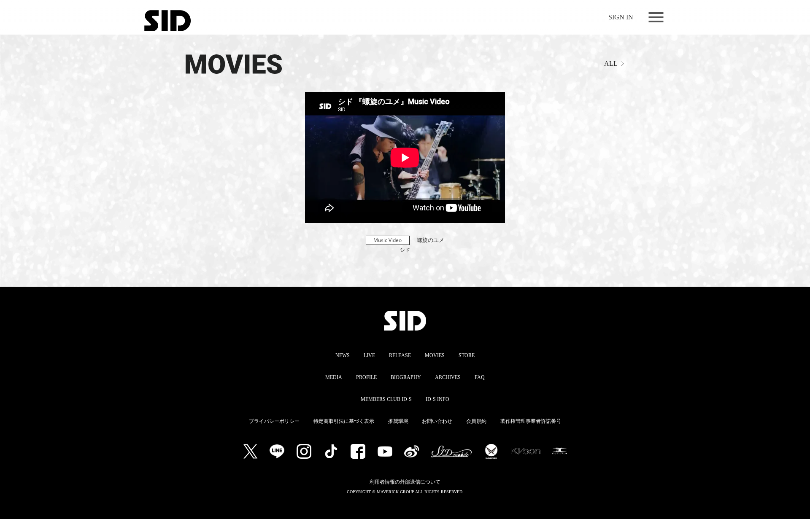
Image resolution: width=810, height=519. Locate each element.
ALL (611, 63)
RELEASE (400, 355)
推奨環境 (398, 421)
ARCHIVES (448, 377)
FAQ (480, 377)
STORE (467, 355)
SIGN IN (620, 17)
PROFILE (366, 377)
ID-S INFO (437, 399)
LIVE (369, 355)
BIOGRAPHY (406, 377)
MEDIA (333, 377)
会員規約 (476, 421)
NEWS (342, 355)
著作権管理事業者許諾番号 (530, 421)
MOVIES (435, 355)
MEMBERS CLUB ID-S (386, 399)
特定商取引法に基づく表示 (343, 421)
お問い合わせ (437, 421)
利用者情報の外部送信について (405, 481)
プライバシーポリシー (274, 421)
